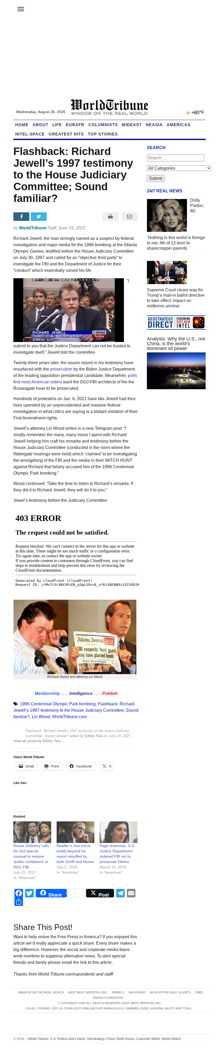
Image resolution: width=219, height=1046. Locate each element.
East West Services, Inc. (88, 992)
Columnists (103, 124)
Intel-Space (30, 134)
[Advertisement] (109, 59)
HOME (22, 124)
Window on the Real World (41, 992)
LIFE (57, 124)
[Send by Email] (129, 216)
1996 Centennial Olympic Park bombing (58, 704)
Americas (178, 124)
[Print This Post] (110, 216)
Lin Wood (41, 716)
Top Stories (103, 134)
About (40, 124)
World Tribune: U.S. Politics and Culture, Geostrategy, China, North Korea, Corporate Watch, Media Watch (103, 1039)
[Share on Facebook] (22, 216)
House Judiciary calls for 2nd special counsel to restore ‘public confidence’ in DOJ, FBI (31, 856)
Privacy (118, 992)
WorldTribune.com (69, 716)
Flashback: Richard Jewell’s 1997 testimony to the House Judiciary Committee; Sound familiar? (75, 710)
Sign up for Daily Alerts (170, 992)
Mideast (132, 124)
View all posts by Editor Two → (39, 741)
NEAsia (154, 124)
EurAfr (75, 124)
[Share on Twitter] (39, 216)
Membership (47, 693)
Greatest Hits (66, 134)
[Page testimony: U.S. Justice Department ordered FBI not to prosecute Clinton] (119, 832)
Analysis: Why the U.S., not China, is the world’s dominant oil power (176, 343)
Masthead (137, 992)
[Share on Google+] (57, 216)
